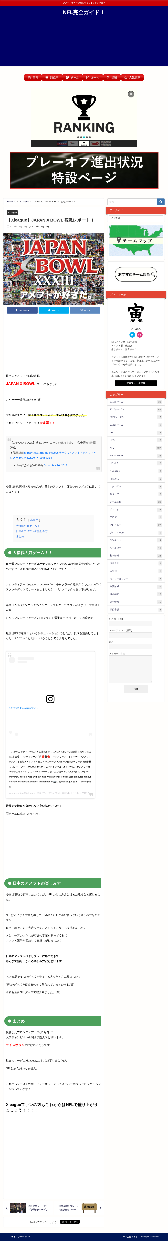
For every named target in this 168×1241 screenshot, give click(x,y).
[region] (84, 117)
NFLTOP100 (135, 455)
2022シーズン (135, 425)
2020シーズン (135, 409)
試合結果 (135, 594)
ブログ (135, 517)
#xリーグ (61, 452)
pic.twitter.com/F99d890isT (35, 457)
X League (12, 213)
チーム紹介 (135, 502)
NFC (135, 440)
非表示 (34, 519)
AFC (135, 432)
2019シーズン (135, 402)
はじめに (135, 479)
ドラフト (135, 509)
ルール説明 (135, 548)
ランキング (135, 540)
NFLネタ (135, 463)
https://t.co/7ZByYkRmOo (40, 452)
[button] (84, 114)
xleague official (16, 793)
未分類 (135, 571)
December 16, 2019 (55, 465)
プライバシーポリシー (20, 1237)
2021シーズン (135, 417)
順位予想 (135, 609)
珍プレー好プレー (135, 579)
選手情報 (135, 602)
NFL (135, 448)
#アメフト (74, 452)
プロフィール (135, 532)
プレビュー (135, 525)
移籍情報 (135, 586)
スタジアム (135, 486)
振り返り (135, 563)
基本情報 (135, 555)
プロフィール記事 (135, 383)
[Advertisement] (84, 43)
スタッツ (135, 494)
